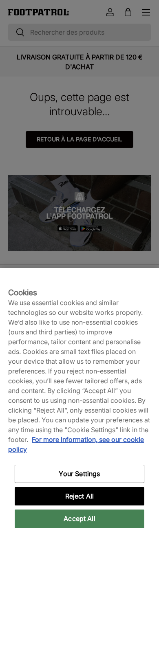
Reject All (79, 496)
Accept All (79, 518)
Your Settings (79, 474)
